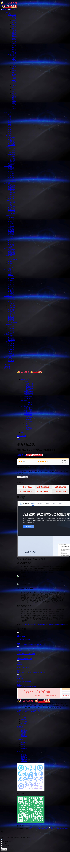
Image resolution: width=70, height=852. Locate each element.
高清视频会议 (63, 624)
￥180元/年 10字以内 (26, 487)
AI (18, 659)
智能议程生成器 (30, 645)
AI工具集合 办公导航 (61, 491)
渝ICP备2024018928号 (41, 828)
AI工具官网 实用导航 (26, 491)
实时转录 (28, 686)
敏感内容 (6, 845)
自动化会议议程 (40, 645)
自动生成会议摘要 (32, 672)
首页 (18, 436)
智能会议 (47, 624)
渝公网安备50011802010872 (59, 828)
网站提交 (26, 711)
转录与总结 (41, 672)
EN (18, 645)
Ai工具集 (31, 828)
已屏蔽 (5, 843)
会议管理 (22, 645)
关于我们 (37, 711)
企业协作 (24, 659)
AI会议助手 (21, 672)
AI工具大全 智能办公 (43, 491)
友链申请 (20, 711)
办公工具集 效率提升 (61, 487)
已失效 (5, 839)
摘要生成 (34, 686)
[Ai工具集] (29, 373)
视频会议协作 (54, 624)
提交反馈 (3, 849)
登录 (22, 432)
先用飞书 (29, 659)
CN (36, 624)
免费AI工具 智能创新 (43, 487)
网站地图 (32, 711)
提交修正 (6, 847)
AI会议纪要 (31, 624)
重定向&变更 (7, 841)
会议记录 (23, 436)
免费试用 (41, 624)
